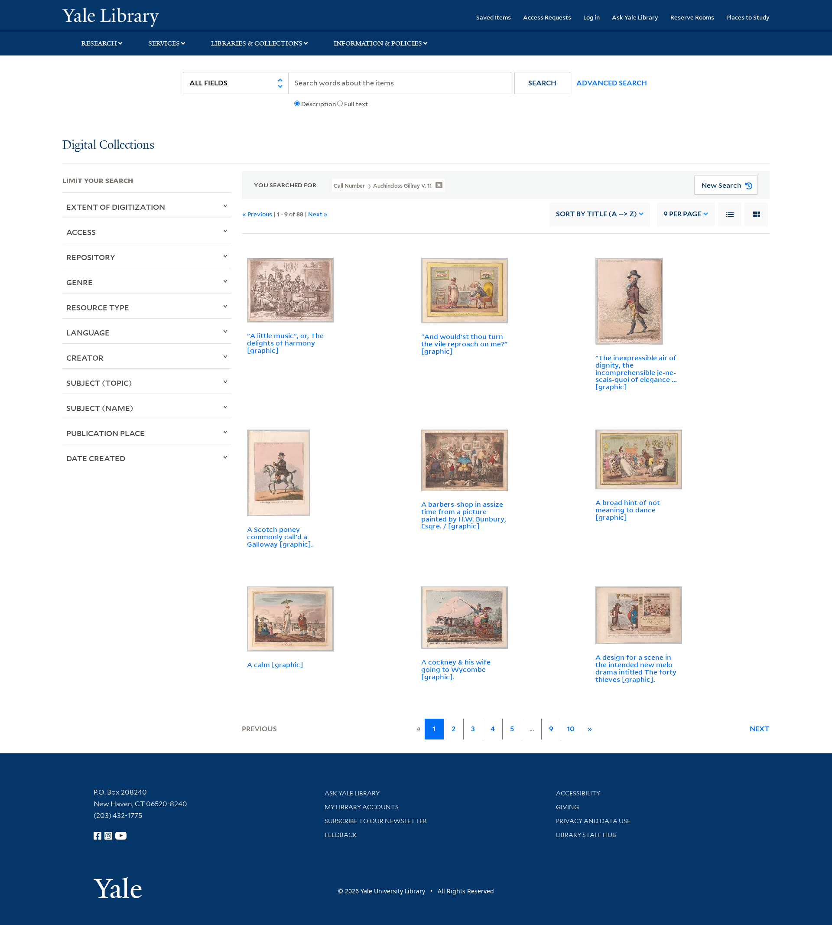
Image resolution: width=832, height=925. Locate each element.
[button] (542, 83)
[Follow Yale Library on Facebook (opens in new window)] (97, 836)
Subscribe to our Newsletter (376, 821)
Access (81, 232)
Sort (596, 214)
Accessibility (578, 793)
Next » (318, 214)
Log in (591, 17)
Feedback (341, 834)
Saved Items (493, 17)
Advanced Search (611, 83)
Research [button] (99, 43)
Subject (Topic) (99, 383)
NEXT (760, 729)
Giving (567, 807)
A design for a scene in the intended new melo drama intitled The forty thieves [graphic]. (635, 668)
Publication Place (105, 433)
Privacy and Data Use (593, 821)
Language (88, 332)
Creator (85, 357)
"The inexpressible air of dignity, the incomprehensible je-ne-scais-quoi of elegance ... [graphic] (636, 372)
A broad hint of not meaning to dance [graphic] (627, 509)
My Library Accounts (362, 807)
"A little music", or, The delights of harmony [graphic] (285, 343)
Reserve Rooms (692, 17)
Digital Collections (108, 145)
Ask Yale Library (635, 17)
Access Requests (547, 17)
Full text (356, 104)
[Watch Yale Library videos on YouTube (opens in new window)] (121, 836)
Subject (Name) (99, 408)
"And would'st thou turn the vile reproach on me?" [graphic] (464, 343)
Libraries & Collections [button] (256, 43)
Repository (90, 257)
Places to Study (748, 17)
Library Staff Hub (586, 834)
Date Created (95, 458)
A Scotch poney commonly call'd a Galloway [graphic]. (280, 536)
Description (318, 104)
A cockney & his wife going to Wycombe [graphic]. (456, 669)
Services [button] (164, 43)
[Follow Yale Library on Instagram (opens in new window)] (108, 836)
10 (571, 729)
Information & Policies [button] (378, 43)
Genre (79, 282)
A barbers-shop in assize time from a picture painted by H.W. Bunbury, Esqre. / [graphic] (463, 515)
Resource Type (97, 307)
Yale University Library (115, 16)
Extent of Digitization (115, 207)
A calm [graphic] (275, 664)
